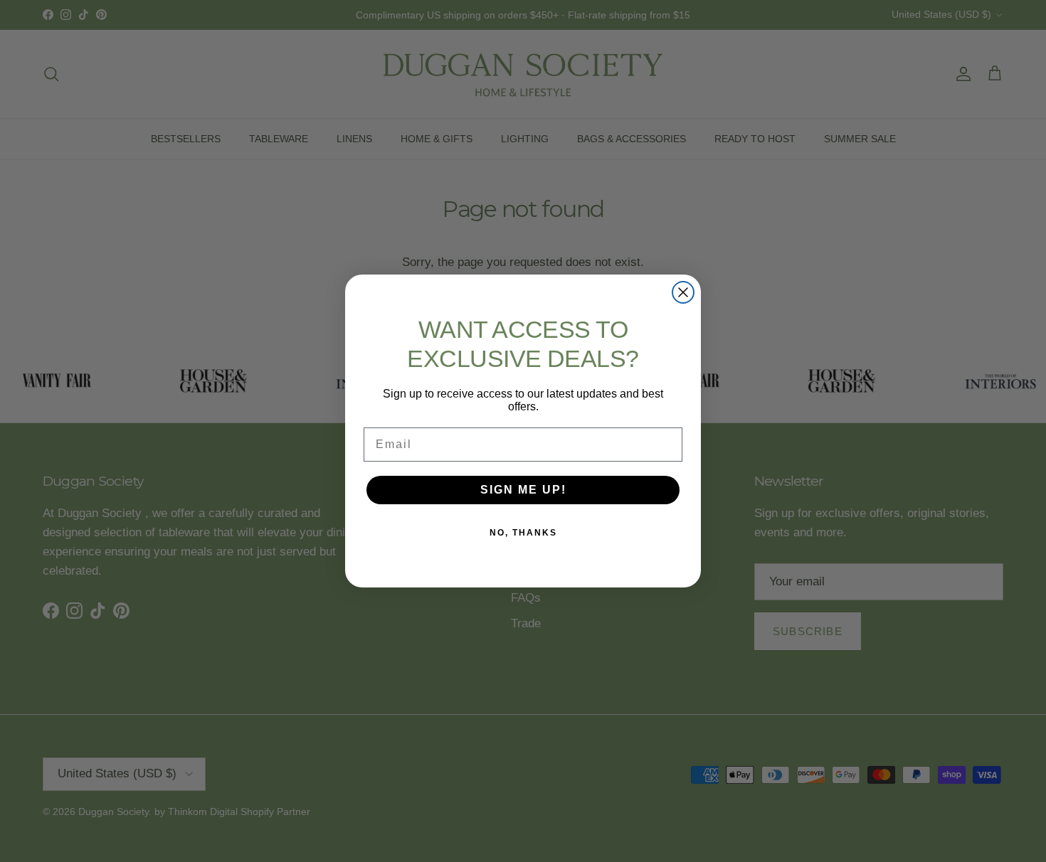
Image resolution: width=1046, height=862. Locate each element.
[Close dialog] (683, 292)
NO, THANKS (523, 533)
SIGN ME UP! (523, 490)
